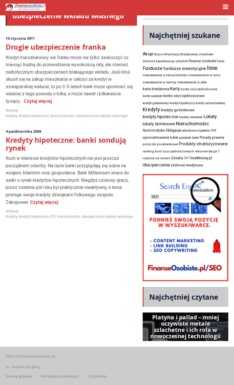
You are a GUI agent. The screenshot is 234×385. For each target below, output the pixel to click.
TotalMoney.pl (200, 158)
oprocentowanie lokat (160, 138)
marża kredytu (68, 217)
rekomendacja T (207, 151)
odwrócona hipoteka (196, 130)
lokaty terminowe (159, 123)
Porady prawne (212, 137)
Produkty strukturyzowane (203, 144)
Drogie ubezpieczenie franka (56, 47)
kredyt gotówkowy (156, 103)
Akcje (148, 54)
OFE (213, 130)
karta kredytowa (156, 89)
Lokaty (210, 116)
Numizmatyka (154, 130)
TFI (186, 158)
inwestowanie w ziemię (159, 82)
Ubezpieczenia (156, 165)
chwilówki (206, 54)
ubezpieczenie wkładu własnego (102, 116)
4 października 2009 (23, 131)
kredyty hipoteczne (34, 116)
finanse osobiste (202, 61)
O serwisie (97, 376)
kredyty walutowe (191, 117)
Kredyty (11, 116)
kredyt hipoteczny (182, 103)
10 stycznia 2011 (20, 38)
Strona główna (19, 376)
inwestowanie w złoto (192, 82)
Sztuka (177, 158)
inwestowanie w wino (204, 75)
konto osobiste (152, 96)
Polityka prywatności (60, 376)
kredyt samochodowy (210, 103)
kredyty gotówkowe (177, 110)
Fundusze (152, 68)
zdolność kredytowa (187, 165)
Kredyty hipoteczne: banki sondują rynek (66, 144)
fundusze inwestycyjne (184, 68)
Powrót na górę (26, 366)
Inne (212, 68)
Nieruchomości (62, 116)
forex (221, 61)
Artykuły (12, 110)
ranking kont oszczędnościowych (168, 151)
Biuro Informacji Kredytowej (176, 54)
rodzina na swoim (156, 158)
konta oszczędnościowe (199, 89)
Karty (175, 88)
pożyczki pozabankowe (160, 144)
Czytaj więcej (37, 101)
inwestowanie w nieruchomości (165, 75)
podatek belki (189, 138)
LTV (53, 217)
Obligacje (173, 130)
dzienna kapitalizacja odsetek (165, 61)
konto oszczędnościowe (183, 96)
